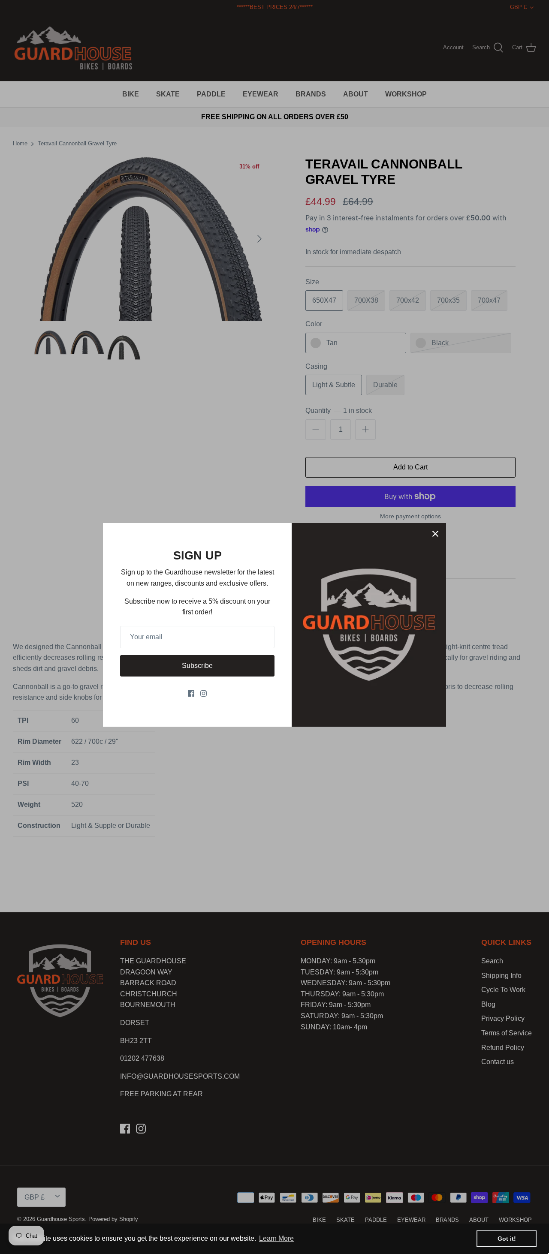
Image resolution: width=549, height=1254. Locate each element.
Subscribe (197, 665)
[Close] (435, 533)
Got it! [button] (507, 1238)
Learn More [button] (276, 1238)
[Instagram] (203, 693)
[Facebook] (191, 693)
